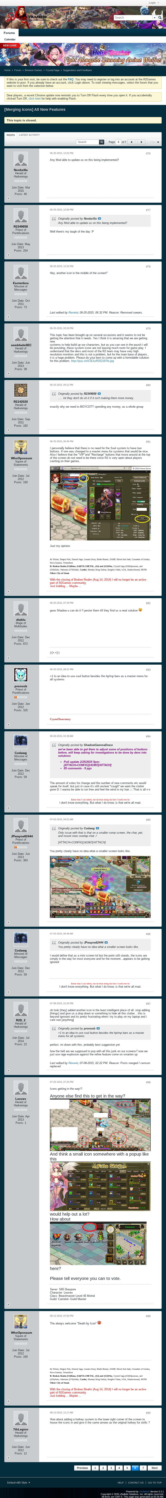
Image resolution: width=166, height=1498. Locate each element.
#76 (148, 153)
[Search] (160, 18)
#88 (148, 1082)
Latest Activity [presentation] (29, 135)
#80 (148, 385)
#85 (148, 819)
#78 (148, 266)
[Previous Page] (131, 142)
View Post (99, 218)
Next (155, 1467)
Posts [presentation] (11, 135)
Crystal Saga (52, 70)
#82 (148, 603)
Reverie (73, 312)
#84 (148, 736)
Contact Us (136, 1482)
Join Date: (18, 187)
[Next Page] (141, 142)
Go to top (155, 1482)
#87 (148, 1003)
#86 (148, 934)
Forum (17, 70)
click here (35, 98)
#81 (148, 441)
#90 (148, 1412)
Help (121, 1482)
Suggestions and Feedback (77, 70)
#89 (148, 1316)
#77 (148, 210)
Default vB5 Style (17, 1482)
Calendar (10, 39)
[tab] (10, 135)
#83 (148, 669)
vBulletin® (144, 1491)
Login (152, 2)
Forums (9, 33)
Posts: (19, 194)
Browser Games (33, 70)
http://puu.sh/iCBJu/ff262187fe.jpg (92, 361)
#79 (148, 328)
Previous (82, 1467)
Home (7, 70)
